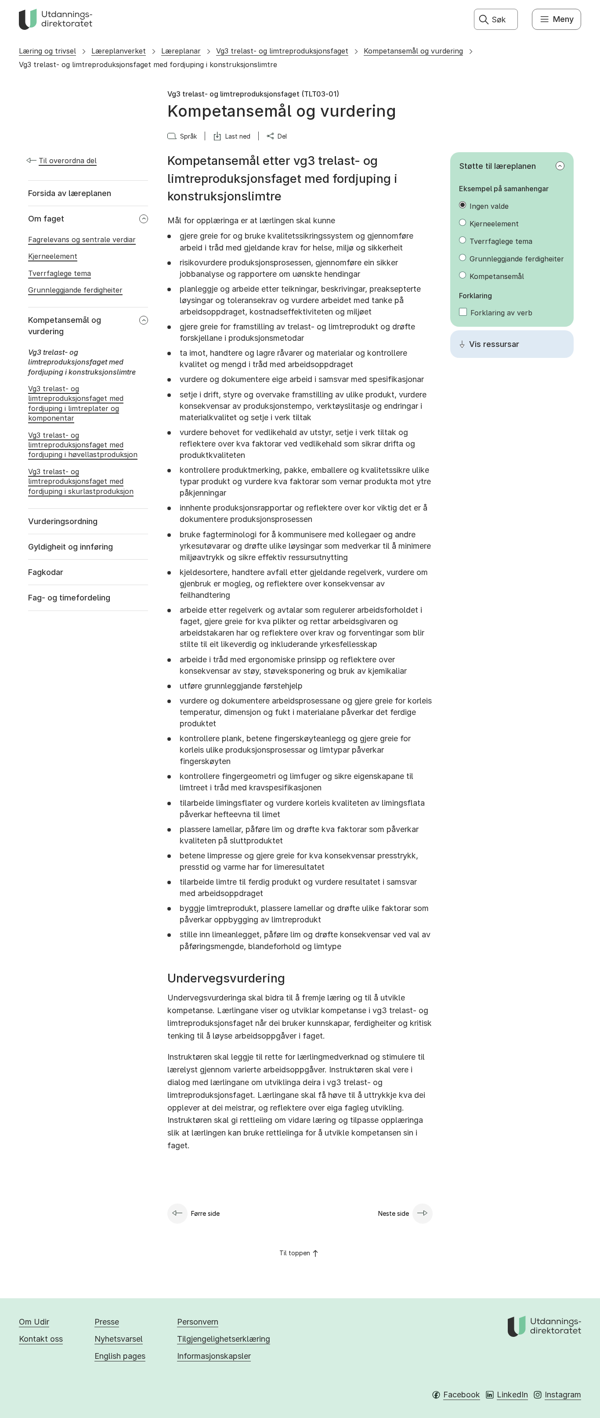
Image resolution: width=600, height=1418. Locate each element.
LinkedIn (512, 1394)
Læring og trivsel (47, 50)
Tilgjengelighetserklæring (223, 1338)
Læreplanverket (118, 50)
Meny (563, 19)
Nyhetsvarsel (118, 1338)
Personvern (197, 1321)
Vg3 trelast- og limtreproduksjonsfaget (282, 50)
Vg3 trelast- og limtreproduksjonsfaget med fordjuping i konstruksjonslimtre (148, 64)
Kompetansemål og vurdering (413, 50)
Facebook (461, 1394)
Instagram (563, 1394)
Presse (106, 1321)
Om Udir (34, 1321)
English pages (119, 1356)
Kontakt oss (41, 1338)
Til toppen (294, 1253)
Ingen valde (489, 206)
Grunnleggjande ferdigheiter (517, 258)
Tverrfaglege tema (501, 241)
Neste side (393, 1213)
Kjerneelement (494, 223)
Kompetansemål (497, 276)
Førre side (205, 1213)
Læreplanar (181, 50)
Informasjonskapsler (214, 1356)
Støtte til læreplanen (497, 166)
